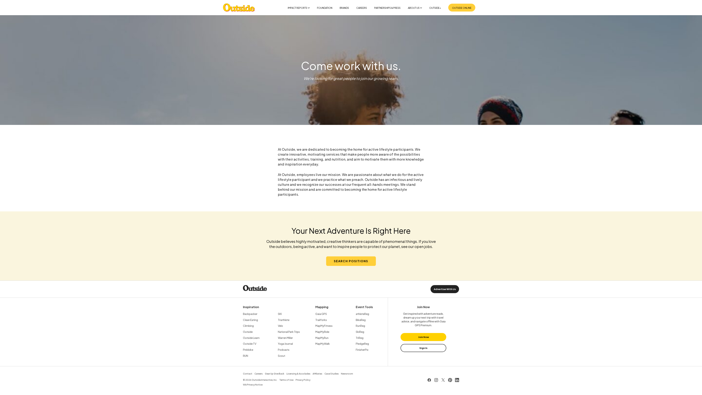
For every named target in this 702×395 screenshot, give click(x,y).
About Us (414, 8)
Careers (361, 8)
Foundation (324, 8)
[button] (351, 261)
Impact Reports (297, 8)
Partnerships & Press (387, 8)
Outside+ (435, 8)
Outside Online (461, 8)
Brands (344, 8)
